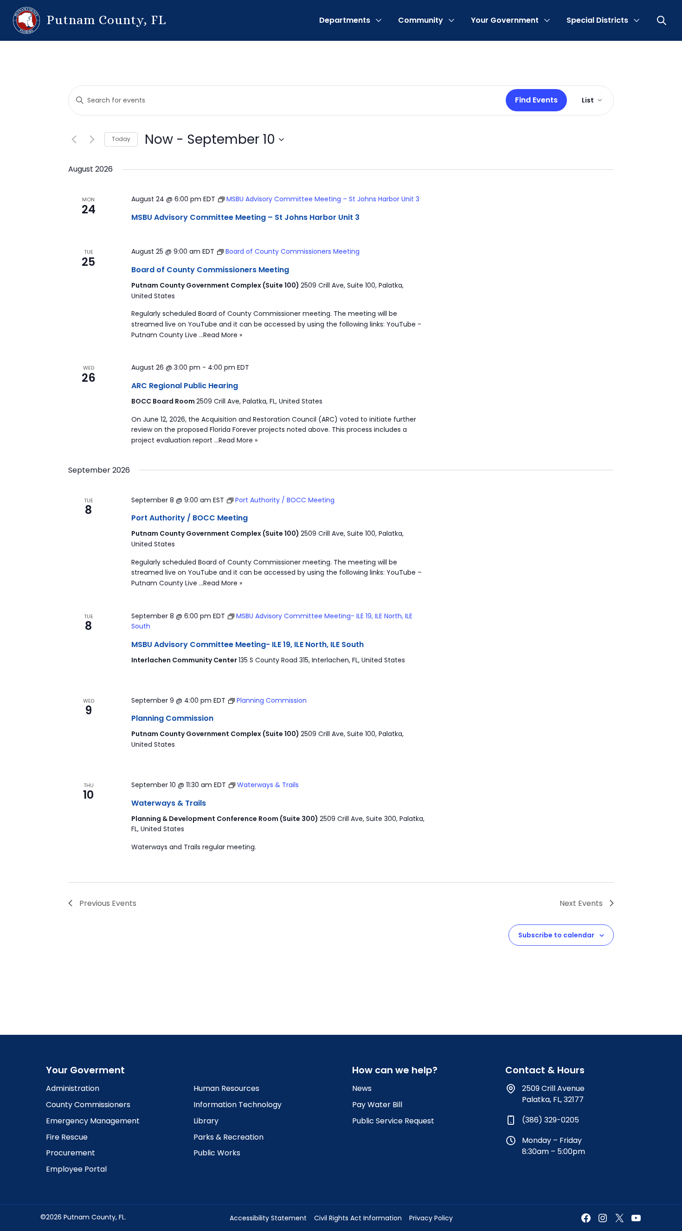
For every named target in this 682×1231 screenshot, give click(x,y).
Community (420, 20)
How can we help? (395, 1070)
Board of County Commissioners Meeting (210, 269)
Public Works (216, 1153)
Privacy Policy (431, 1218)
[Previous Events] (73, 139)
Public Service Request (393, 1121)
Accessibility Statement (268, 1218)
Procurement (70, 1153)
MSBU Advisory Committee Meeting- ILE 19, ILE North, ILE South (247, 644)
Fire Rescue (67, 1137)
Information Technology (237, 1104)
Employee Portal (76, 1169)
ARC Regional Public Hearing (184, 385)
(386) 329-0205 (550, 1120)
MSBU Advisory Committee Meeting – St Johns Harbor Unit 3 (245, 217)
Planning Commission (172, 718)
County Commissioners (88, 1104)
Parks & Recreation (228, 1137)
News (362, 1088)
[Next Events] (91, 139)
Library (206, 1121)
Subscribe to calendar (556, 935)
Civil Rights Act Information (358, 1218)
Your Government (505, 20)
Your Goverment (85, 1070)
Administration (72, 1088)
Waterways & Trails (168, 803)
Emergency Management (93, 1121)
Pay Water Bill (377, 1104)
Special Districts (597, 20)
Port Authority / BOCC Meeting (189, 518)
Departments (344, 20)
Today (121, 139)
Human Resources (226, 1088)
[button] (662, 20)
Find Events (536, 100)
